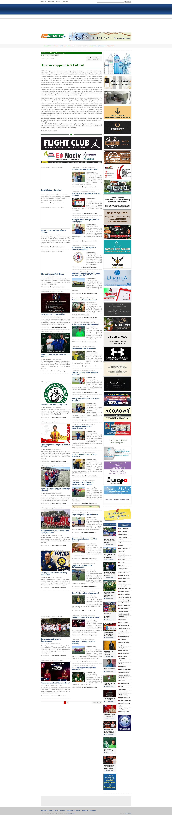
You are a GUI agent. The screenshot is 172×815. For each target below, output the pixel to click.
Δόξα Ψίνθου (122, 639)
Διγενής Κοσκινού (124, 633)
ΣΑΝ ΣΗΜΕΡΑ (110, 46)
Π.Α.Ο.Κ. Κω (122, 689)
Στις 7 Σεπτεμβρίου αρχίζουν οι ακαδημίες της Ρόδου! (109, 594)
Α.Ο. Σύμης (122, 556)
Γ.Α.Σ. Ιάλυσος (122, 617)
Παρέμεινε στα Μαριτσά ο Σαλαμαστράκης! (82, 566)
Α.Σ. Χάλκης (122, 565)
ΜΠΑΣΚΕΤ (55, 46)
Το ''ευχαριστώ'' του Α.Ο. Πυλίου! (53, 314)
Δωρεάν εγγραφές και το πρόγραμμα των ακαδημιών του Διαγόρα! (109, 540)
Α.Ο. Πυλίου (122, 554)
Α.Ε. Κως (121, 540)
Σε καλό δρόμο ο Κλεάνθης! (51, 190)
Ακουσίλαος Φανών (124, 575)
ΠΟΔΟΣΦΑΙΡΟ (47, 46)
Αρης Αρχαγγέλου (123, 602)
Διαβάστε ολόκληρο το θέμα (57, 203)
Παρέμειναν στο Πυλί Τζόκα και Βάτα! (55, 683)
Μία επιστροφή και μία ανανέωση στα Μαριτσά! (109, 574)
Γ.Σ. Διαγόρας (122, 619)
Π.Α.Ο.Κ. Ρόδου (123, 692)
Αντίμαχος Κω (122, 586)
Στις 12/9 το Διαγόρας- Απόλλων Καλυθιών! (107, 615)
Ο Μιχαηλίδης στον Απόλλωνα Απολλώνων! (109, 556)
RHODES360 (128, 813)
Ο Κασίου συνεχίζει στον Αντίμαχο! (109, 683)
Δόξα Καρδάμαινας (124, 636)
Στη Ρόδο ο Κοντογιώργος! (108, 750)
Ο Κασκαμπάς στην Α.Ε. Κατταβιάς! (85, 324)
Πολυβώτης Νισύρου (124, 697)
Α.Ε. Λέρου (122, 542)
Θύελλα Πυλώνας (123, 661)
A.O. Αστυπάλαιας (123, 528)
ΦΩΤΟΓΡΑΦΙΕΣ (102, 46)
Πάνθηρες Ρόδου (123, 694)
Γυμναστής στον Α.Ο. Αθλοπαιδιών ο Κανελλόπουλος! (110, 731)
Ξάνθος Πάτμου (123, 678)
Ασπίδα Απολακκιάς (124, 605)
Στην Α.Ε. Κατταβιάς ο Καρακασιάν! (85, 593)
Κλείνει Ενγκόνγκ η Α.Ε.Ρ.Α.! (109, 669)
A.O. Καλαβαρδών (123, 531)
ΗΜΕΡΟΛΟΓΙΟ (93, 46)
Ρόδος (120, 706)
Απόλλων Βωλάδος (124, 591)
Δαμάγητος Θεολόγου (124, 628)
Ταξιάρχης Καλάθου (124, 709)
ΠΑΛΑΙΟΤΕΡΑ (97, 702)
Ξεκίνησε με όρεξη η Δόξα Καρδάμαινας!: (51, 640)
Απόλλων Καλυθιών (124, 594)
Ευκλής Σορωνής (123, 648)
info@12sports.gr (71, 813)
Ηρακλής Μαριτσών (124, 653)
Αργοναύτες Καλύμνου (125, 600)
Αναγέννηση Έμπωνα (124, 578)
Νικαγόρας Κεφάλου (124, 675)
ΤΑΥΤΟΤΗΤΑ (43, 1)
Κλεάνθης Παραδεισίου (125, 669)
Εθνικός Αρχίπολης (124, 642)
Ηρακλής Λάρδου (123, 650)
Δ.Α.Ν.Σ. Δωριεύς (123, 622)
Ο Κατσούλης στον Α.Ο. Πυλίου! (52, 274)
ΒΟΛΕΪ (61, 46)
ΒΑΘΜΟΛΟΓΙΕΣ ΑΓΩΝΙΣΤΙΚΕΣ (73, 810)
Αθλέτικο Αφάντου (124, 572)
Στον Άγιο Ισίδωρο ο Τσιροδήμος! (109, 715)
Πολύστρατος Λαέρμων (125, 700)
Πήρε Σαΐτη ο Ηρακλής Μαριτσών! (85, 515)
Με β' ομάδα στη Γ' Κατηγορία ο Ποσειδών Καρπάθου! (84, 248)
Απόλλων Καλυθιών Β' (125, 597)
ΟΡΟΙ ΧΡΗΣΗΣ (51, 1)
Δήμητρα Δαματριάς (124, 625)
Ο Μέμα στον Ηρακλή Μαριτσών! (84, 300)
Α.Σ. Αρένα (122, 559)
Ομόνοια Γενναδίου (124, 683)
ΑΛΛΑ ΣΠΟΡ (67, 46)
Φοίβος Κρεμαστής (124, 711)
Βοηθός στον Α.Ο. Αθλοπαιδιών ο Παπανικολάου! (109, 767)
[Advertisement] (86, 18)
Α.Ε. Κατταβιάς (123, 537)
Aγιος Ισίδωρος (123, 534)
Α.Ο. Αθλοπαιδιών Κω (124, 548)
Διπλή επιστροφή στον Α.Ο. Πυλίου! (85, 617)
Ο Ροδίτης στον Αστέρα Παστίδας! (85, 169)
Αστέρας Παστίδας (123, 611)
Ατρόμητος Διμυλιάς (124, 614)
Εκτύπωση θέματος (94, 58)
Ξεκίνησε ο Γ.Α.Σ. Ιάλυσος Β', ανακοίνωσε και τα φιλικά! (83, 483)
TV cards (65, 1)
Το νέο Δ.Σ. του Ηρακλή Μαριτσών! (54, 404)
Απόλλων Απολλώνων (125, 588)
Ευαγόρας (121, 645)
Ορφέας (121, 686)
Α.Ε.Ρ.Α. (121, 545)
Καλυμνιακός (122, 666)
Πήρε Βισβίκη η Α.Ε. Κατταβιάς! (84, 348)
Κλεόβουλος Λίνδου (124, 672)
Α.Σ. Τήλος (122, 562)
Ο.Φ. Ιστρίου (122, 680)
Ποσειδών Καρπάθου (124, 703)
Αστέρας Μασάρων (124, 608)
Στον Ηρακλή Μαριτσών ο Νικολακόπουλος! (82, 427)
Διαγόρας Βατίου (123, 631)
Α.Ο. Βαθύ (121, 551)
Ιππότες (121, 664)
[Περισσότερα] (55, 170)
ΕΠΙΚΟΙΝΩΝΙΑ (59, 1)
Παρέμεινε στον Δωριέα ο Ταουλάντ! (108, 653)
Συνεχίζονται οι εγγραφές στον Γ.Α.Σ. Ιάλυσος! (108, 634)
